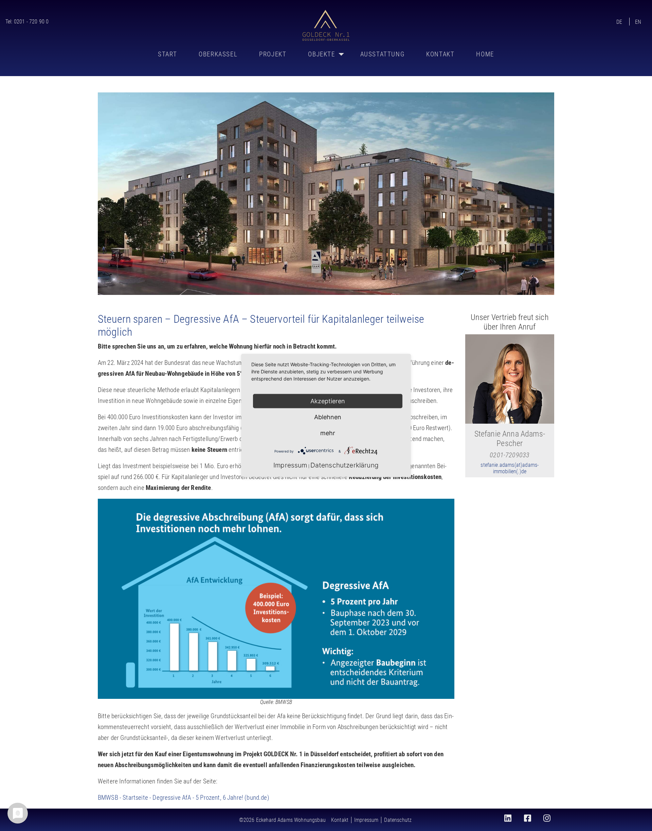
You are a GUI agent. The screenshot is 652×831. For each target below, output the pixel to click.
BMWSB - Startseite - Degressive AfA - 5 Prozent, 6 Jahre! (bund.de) (183, 797)
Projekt (272, 54)
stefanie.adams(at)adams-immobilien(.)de (510, 468)
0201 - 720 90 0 (31, 21)
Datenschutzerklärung (344, 465)
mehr (327, 433)
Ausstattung (382, 54)
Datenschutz (398, 820)
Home (485, 54)
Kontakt (440, 54)
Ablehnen (327, 417)
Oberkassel (218, 54)
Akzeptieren (327, 401)
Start (167, 54)
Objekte (321, 54)
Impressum (366, 820)
